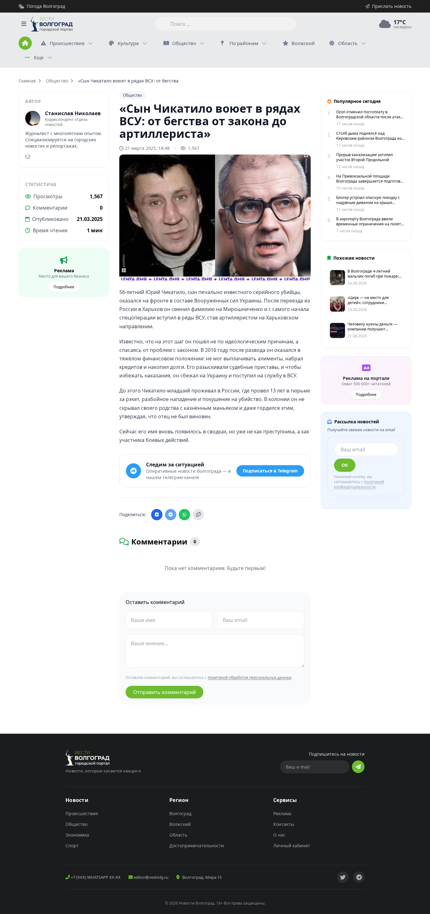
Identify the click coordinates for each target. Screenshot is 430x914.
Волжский (180, 824)
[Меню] (24, 24)
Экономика (77, 835)
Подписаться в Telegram (270, 471)
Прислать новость (391, 6)
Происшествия (67, 43)
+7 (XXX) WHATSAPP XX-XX (95, 877)
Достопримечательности (196, 846)
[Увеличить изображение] (302, 270)
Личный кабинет (291, 846)
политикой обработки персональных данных (249, 677)
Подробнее (64, 287)
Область (348, 43)
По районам (243, 43)
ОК (345, 465)
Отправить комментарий (164, 692)
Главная (27, 81)
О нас (279, 835)
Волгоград (180, 813)
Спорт (72, 846)
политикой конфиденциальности (359, 484)
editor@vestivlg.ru (150, 877)
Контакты (283, 824)
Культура (128, 43)
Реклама (282, 813)
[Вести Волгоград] (52, 23)
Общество (184, 43)
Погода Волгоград (46, 6)
